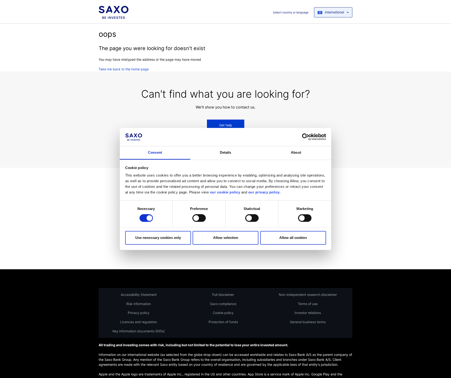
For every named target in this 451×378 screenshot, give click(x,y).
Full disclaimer (223, 295)
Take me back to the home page (124, 69)
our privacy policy (264, 192)
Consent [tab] (155, 152)
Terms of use (308, 304)
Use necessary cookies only (158, 238)
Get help (225, 125)
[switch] (199, 218)
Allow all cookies (293, 238)
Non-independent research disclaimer (308, 295)
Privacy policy (138, 313)
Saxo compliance (223, 304)
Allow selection (225, 238)
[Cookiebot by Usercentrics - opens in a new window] (305, 137)
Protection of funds (223, 322)
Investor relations (308, 313)
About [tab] (296, 152)
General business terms (308, 322)
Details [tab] (225, 152)
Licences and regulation (138, 322)
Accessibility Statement (139, 295)
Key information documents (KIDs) (139, 331)
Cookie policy (223, 313)
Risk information (138, 304)
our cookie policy (225, 192)
